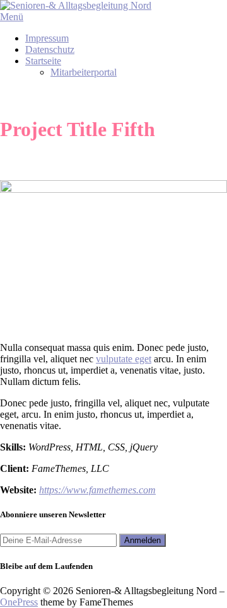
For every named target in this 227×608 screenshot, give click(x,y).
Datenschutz (49, 49)
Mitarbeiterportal (83, 72)
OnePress (19, 602)
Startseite (43, 60)
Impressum (47, 38)
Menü (11, 16)
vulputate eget (123, 358)
